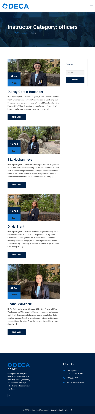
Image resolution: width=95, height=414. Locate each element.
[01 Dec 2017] (34, 281)
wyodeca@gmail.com (75, 382)
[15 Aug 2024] (34, 140)
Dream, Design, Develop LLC (61, 410)
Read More (16, 117)
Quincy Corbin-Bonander (25, 92)
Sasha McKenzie (20, 304)
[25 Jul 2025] (34, 73)
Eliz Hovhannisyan (21, 159)
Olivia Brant (16, 226)
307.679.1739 (72, 378)
